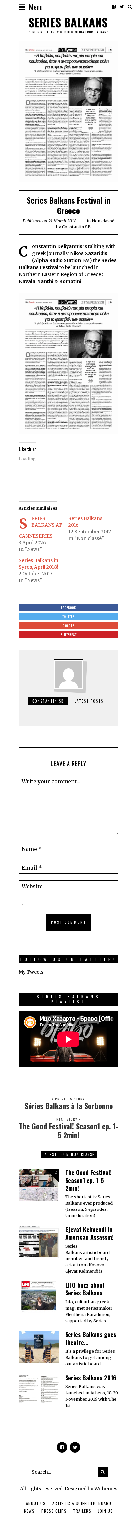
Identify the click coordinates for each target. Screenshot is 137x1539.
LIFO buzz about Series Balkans (85, 1289)
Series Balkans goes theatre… (90, 1338)
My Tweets (31, 972)
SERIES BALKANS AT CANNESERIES (40, 527)
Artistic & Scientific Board (81, 1503)
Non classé (103, 220)
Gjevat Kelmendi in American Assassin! (89, 1233)
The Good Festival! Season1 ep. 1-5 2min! (88, 1180)
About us (36, 1503)
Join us (105, 1511)
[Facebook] (114, 6)
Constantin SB (76, 226)
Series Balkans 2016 (90, 1377)
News (29, 1511)
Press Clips (54, 1511)
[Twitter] (122, 6)
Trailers (82, 1511)
